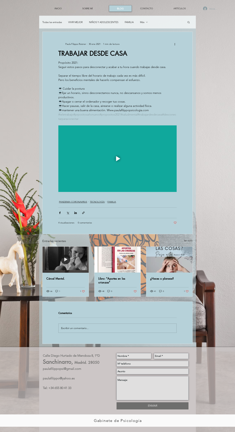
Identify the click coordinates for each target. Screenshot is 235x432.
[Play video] (117, 158)
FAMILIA (129, 22)
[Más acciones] (175, 44)
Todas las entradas (52, 22)
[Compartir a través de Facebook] (59, 212)
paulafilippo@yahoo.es (59, 378)
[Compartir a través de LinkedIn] (75, 212)
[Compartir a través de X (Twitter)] (67, 212)
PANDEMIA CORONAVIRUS (73, 201)
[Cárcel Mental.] (66, 260)
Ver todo (188, 240)
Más (142, 22)
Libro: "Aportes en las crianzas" (111, 280)
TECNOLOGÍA (97, 201)
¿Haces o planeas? (162, 278)
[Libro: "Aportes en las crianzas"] (117, 260)
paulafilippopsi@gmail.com (62, 369)
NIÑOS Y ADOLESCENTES (103, 22)
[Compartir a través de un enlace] (83, 212)
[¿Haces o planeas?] (169, 260)
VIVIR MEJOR (75, 22)
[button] (188, 22)
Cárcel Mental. (55, 278)
